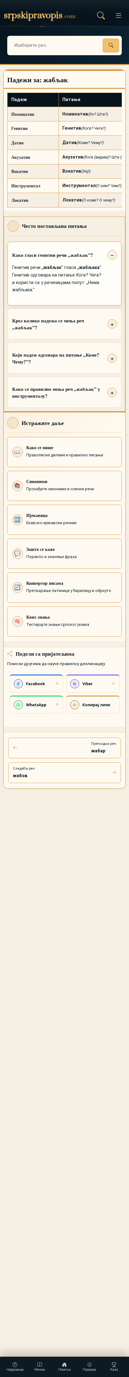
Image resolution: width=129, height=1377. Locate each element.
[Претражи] (111, 45)
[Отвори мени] (118, 15)
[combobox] (64, 45)
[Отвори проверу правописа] (101, 15)
